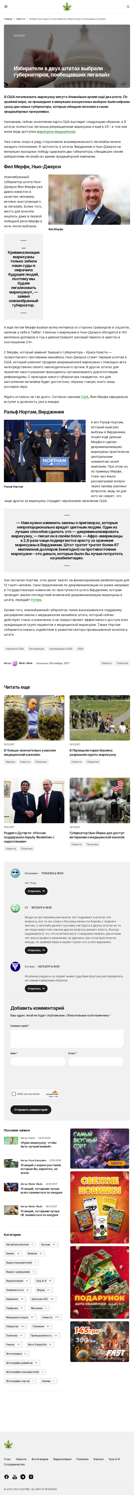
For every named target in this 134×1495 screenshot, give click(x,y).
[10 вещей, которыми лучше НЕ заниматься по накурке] (11, 1212)
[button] (6, 7)
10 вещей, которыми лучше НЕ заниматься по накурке (40, 1213)
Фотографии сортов (19, 1381)
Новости (20, 19)
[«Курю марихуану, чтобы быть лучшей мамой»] (11, 1144)
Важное (10, 761)
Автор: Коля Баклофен (33, 1160)
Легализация (36, 648)
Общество (93, 761)
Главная (8, 19)
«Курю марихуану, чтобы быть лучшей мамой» (39, 1144)
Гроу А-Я (43, 1280)
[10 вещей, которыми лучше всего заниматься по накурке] (11, 1190)
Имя (14, 1053)
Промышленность (44, 1335)
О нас (7, 1459)
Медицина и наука (20, 1317)
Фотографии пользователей (24, 1371)
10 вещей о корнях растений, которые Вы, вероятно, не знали (41, 1169)
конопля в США (15, 648)
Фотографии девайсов (21, 1362)
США (84, 397)
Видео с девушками (20, 1271)
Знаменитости (17, 1290)
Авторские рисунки (19, 1244)
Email (72, 1053)
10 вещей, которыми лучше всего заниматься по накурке (41, 1190)
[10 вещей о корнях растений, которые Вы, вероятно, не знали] (11, 1166)
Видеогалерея (17, 1280)
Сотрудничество (14, 1464)
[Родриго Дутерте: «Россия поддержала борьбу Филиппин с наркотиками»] (34, 800)
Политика (122, 663)
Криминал (14, 1299)
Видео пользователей (21, 1262)
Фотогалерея (16, 1353)
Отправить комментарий (30, 1109)
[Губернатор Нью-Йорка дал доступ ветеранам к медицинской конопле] (100, 800)
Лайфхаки (14, 1308)
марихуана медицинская (56, 132)
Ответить (34, 891)
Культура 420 (43, 1299)
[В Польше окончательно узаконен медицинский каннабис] (34, 718)
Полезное (41, 1326)
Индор (43, 1290)
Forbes (36, 600)
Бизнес (12, 1253)
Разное (12, 1344)
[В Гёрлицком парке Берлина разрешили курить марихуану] (100, 718)
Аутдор (48, 1244)
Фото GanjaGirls (39, 1344)
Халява (48, 1381)
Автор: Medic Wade (31, 1184)
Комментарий (20, 1025)
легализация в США (60, 648)
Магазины (39, 1308)
